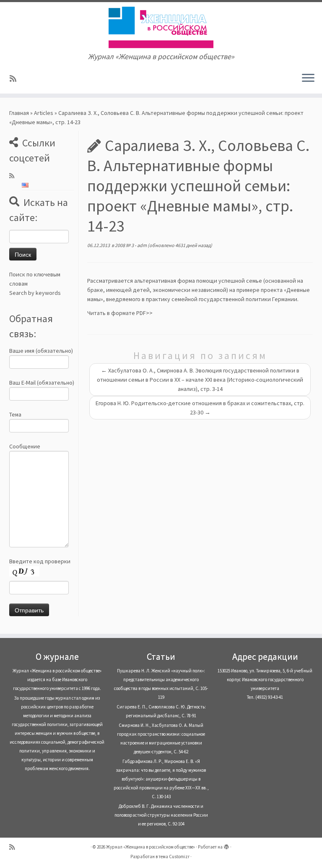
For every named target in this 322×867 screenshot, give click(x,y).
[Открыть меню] (308, 78)
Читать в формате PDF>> (120, 313)
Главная (19, 113)
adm (142, 245)
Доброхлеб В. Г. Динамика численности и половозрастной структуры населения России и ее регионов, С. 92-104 (161, 815)
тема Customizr (174, 856)
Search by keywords (35, 293)
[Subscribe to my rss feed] (16, 78)
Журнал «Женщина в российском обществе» (150, 847)
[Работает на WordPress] (226, 845)
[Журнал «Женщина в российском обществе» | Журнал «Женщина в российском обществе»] (161, 27)
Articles (43, 113)
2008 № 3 (125, 245)
